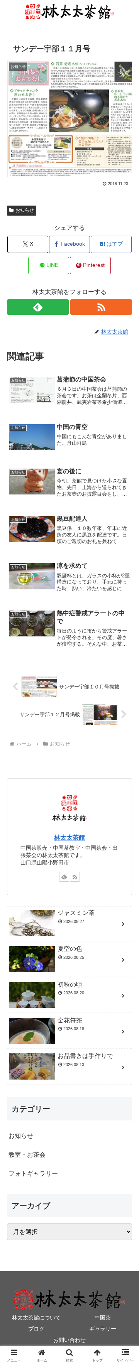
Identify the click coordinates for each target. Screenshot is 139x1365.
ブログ (36, 1329)
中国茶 (103, 1317)
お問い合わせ (69, 1340)
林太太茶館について (36, 1317)
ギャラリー (102, 1329)
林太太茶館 (69, 837)
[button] (124, 1080)
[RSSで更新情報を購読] (101, 307)
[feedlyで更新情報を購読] (38, 307)
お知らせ (24, 210)
